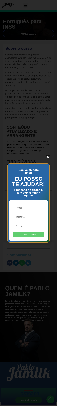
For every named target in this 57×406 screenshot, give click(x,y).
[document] (28, 203)
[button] (48, 157)
